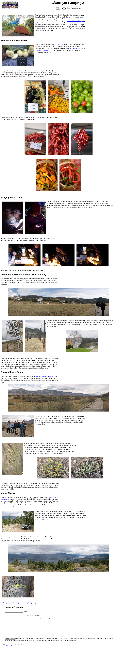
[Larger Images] (64, 8)
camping (21, 602)
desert (26, 602)
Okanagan (5, 602)
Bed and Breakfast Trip (43, 50)
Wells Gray (60, 44)
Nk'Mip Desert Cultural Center (43, 376)
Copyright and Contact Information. (8, 645)
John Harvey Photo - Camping (19, 603)
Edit (25, 644)
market (11, 602)
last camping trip (74, 48)
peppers (16, 602)
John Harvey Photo (8, 603)
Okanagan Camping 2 (31, 603)
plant (30, 602)
